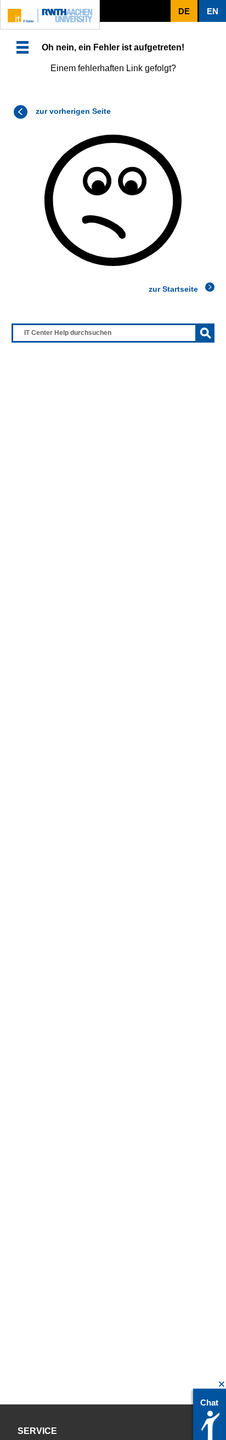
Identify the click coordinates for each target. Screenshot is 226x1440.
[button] (22, 47)
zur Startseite (173, 289)
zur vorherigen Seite (73, 111)
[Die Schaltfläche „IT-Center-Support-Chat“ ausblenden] (222, 1384)
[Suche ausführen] (204, 333)
